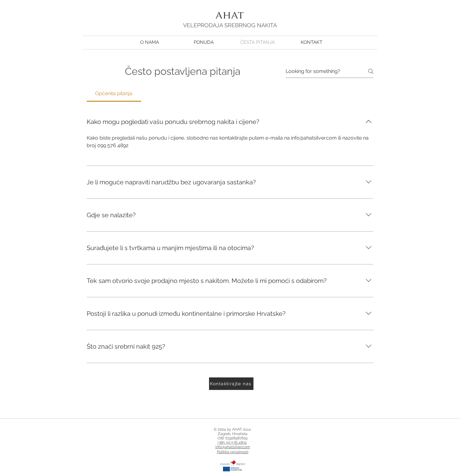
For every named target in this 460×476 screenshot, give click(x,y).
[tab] (114, 93)
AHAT (229, 15)
